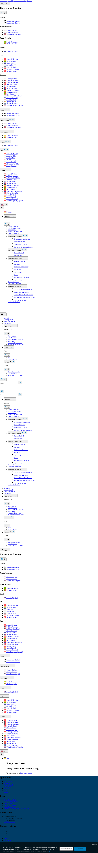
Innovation (7, 318)
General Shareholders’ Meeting (23, 295)
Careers (7, 362)
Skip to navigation (5, 1)
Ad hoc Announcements (15, 231)
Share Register (18, 280)
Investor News (12, 230)
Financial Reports (19, 242)
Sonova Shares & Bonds (15, 258)
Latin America (5, 132)
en (4, 205)
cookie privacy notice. (43, 851)
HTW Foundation (9, 321)
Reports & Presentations (15, 236)
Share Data (17, 269)
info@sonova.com (9, 822)
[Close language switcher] (2, 207)
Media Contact (12, 359)
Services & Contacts (14, 302)
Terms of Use (8, 803)
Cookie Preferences (10, 805)
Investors (7, 216)
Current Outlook (19, 253)
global (5, 4)
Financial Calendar (13, 233)
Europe (3, 170)
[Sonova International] (9, 311)
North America (5, 120)
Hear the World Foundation (16, 344)
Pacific (3, 142)
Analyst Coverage (19, 261)
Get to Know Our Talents (15, 375)
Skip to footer (28, 1)
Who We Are (8, 326)
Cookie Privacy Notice (11, 802)
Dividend (17, 264)
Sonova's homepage (26, 773)
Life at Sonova (12, 338)
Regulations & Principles (21, 292)
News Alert (7, 840)
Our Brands (7, 323)
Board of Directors (13, 282)
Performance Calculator (21, 267)
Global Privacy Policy (10, 800)
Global (3, 110)
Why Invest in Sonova (14, 228)
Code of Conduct (9, 807)
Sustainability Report (20, 244)
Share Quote (18, 272)
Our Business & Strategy (15, 339)
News (6, 347)
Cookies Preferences (66, 848)
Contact (6, 838)
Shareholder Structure (20, 300)
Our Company (12, 336)
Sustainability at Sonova (15, 343)
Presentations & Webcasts (22, 239)
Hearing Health (8, 320)
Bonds (16, 275)
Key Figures (18, 255)
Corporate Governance (14, 286)
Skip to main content (17, 1)
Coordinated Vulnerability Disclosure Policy (17, 808)
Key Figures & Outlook (14, 250)
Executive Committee (14, 283)
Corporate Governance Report (23, 247)
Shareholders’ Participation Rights (24, 297)
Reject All (80, 848)
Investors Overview (14, 226)
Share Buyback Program (21, 277)
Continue (94, 844)
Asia (2, 150)
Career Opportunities (14, 372)
